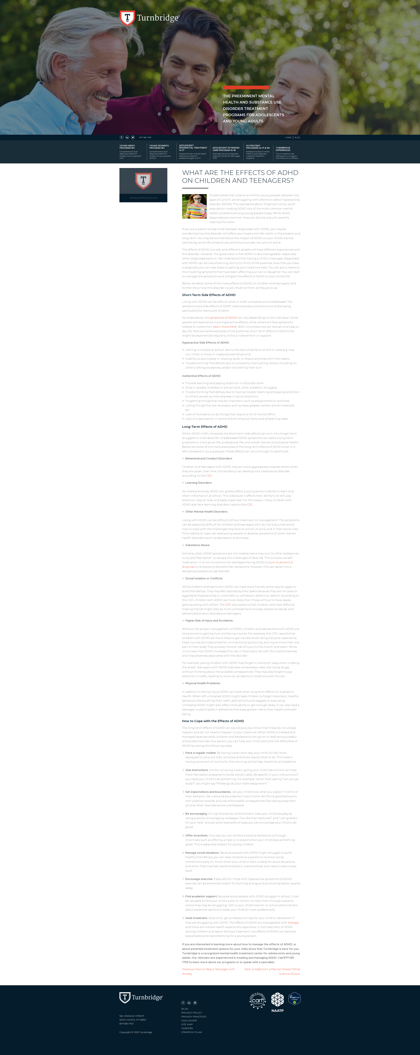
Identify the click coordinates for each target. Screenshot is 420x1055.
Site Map (187, 1024)
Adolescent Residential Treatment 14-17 (193, 151)
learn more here (225, 326)
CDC (209, 475)
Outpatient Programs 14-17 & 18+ (258, 151)
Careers (187, 1028)
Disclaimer (189, 1020)
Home (288, 137)
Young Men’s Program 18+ (130, 151)
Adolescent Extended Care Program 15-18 (226, 153)
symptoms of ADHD (223, 317)
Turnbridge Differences (287, 153)
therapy (293, 922)
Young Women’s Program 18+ (160, 151)
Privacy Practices (193, 1016)
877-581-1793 (145, 137)
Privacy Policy (191, 1012)
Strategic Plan (191, 1032)
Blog (297, 137)
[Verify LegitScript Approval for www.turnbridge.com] (295, 1004)
